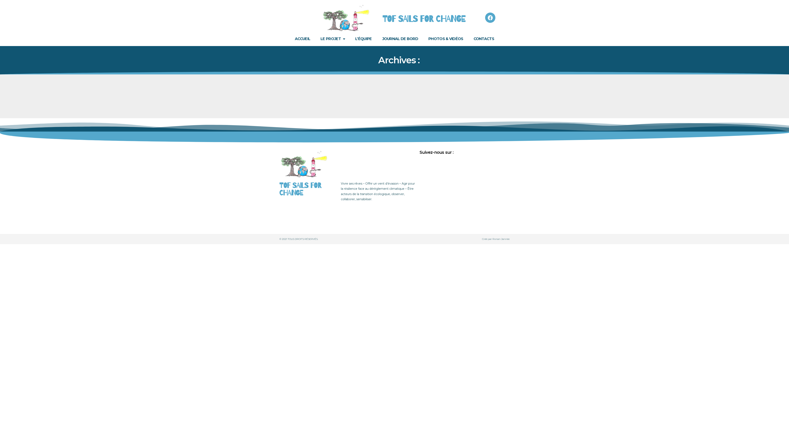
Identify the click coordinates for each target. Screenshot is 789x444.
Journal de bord (400, 39)
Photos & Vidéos (445, 39)
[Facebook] (490, 18)
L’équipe (363, 39)
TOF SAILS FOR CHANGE (424, 19)
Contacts (484, 39)
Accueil (302, 39)
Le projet (331, 39)
